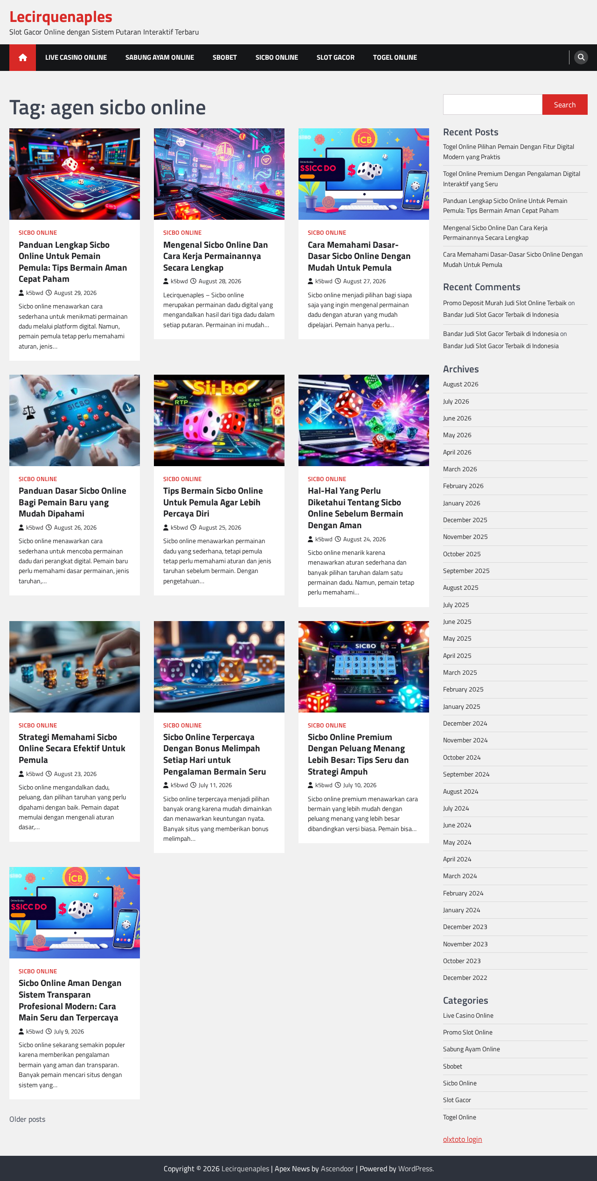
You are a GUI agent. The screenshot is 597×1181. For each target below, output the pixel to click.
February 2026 (463, 486)
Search (565, 104)
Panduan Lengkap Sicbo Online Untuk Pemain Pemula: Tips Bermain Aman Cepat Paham (73, 262)
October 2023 (462, 961)
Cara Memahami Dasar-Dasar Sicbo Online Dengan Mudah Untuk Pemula (359, 256)
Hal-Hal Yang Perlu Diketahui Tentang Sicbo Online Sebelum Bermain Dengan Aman (355, 508)
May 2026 (457, 435)
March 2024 (460, 876)
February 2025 (463, 689)
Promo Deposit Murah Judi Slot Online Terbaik (505, 303)
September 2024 (466, 774)
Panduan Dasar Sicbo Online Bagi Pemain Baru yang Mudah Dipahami (72, 502)
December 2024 (465, 723)
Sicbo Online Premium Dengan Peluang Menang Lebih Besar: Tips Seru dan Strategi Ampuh (358, 754)
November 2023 (465, 944)
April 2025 (457, 655)
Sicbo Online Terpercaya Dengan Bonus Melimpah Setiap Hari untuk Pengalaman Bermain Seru (214, 754)
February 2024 (463, 893)
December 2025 (465, 520)
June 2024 (457, 825)
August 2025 (461, 587)
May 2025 (457, 638)
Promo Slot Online (468, 1032)
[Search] (581, 57)
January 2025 (461, 706)
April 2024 (457, 859)
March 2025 (460, 672)
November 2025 (465, 536)
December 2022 (465, 977)
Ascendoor (337, 1168)
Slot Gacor (335, 57)
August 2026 (461, 384)
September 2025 (466, 571)
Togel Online (395, 57)
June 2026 (457, 418)
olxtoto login (462, 1139)
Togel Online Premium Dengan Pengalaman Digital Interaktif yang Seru (511, 178)
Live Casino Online (76, 57)
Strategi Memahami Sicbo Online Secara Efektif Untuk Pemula (72, 748)
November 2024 (465, 740)
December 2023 (465, 927)
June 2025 (457, 621)
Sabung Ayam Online (159, 57)
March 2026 (460, 469)
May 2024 (457, 842)
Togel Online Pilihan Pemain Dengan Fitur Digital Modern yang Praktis (508, 151)
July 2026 (456, 401)
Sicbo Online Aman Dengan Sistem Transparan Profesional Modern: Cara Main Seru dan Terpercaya (70, 1000)
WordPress (415, 1168)
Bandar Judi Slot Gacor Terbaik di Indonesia (501, 314)
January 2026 (461, 503)
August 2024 (461, 791)
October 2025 (462, 554)
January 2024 (461, 910)
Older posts (27, 1119)
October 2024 (462, 757)
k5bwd (34, 292)
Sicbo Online (277, 57)
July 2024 (456, 808)
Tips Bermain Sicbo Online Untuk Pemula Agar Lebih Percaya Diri (213, 502)
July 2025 (456, 605)
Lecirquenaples (60, 16)
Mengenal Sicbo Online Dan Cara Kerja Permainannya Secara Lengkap (215, 256)
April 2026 (457, 452)
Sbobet (225, 57)
